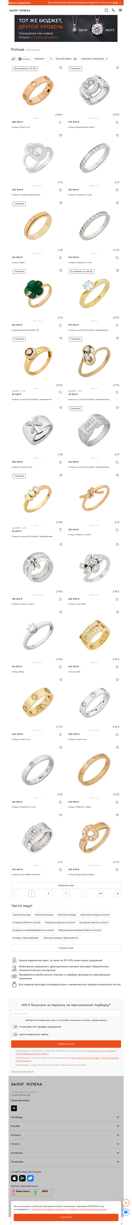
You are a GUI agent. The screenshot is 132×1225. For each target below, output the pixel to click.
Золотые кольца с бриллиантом (60, 938)
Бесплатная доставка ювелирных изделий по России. (49, 2)
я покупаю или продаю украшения (40, 1026)
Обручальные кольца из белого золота (79, 930)
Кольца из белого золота (26, 922)
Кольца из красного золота (60, 922)
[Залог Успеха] (19, 10)
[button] (66, 59)
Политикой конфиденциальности (49, 1209)
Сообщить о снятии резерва (59, 121)
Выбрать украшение (94, 2)
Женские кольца (44, 915)
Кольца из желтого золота (94, 922)
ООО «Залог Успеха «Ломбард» (101, 1051)
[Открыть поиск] (106, 10)
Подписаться (66, 1044)
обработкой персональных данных (88, 1209)
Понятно (66, 1217)
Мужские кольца (67, 915)
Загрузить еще (66, 885)
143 (100, 893)
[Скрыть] (120, 3)
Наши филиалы (20, 1100)
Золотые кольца (21, 915)
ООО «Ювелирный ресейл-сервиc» (32, 1054)
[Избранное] (61, 68)
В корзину (116, 122)
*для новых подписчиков (22, 1071)
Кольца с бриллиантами (26, 938)
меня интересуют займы (33, 1034)
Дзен (14, 1108)
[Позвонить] (113, 10)
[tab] (34, 185)
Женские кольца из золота (94, 915)
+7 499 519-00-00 (20, 1095)
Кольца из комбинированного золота (33, 930)
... (83, 893)
